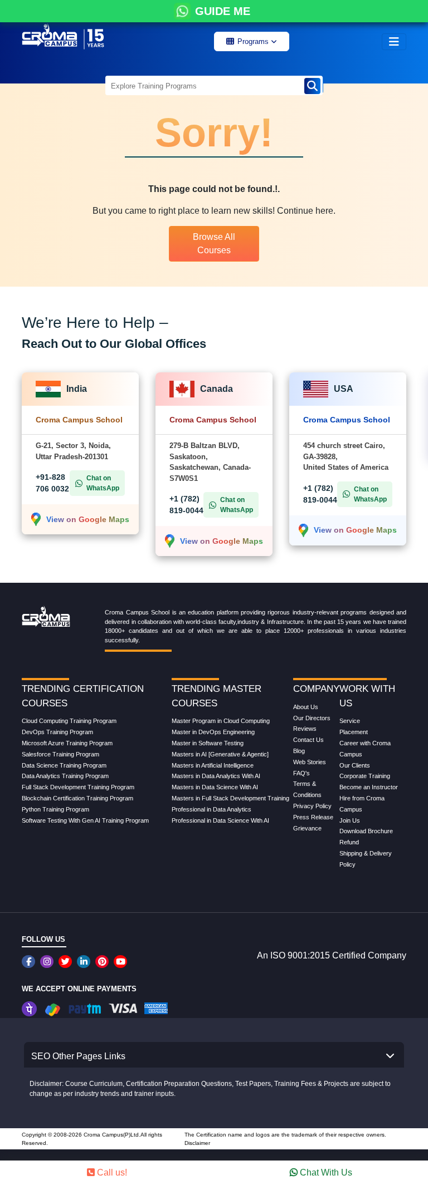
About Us (305, 707)
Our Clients (354, 765)
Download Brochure (366, 831)
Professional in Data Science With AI (220, 820)
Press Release (313, 817)
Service (349, 720)
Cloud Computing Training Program (69, 720)
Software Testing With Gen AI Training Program (85, 820)
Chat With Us (325, 1172)
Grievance (307, 828)
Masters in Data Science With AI (215, 787)
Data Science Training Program (64, 765)
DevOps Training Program (57, 732)
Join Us (349, 820)
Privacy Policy (312, 806)
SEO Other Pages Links (78, 1056)
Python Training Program (55, 809)
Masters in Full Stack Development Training (230, 798)
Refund (349, 842)
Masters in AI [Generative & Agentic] (220, 754)
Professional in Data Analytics (211, 809)
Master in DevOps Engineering (213, 732)
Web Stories (309, 762)
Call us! (111, 1172)
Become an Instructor (368, 787)
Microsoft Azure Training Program (67, 743)
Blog (299, 751)
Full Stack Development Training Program (78, 787)
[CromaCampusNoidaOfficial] (30, 961)
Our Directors (311, 718)
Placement (353, 732)
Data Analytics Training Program (65, 776)
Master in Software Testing (208, 743)
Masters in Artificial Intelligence (213, 765)
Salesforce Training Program (60, 754)
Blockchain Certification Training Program (77, 798)
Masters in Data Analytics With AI (216, 776)
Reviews (305, 728)
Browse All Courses (214, 243)
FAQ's (301, 773)
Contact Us (308, 739)
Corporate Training (364, 776)
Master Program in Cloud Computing (221, 720)
